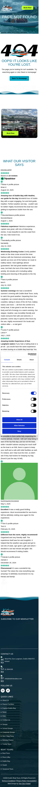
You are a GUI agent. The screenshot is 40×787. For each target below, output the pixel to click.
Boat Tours (6, 753)
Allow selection (19, 425)
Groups (4, 724)
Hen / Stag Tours (8, 736)
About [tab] (32, 359)
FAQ (4, 716)
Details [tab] (19, 359)
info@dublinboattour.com (13, 679)
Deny (19, 431)
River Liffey (6, 757)
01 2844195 (9, 669)
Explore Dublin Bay (9, 708)
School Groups (7, 728)
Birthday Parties (7, 740)
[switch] (33, 399)
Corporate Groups (8, 732)
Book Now (27, 8)
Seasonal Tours (7, 769)
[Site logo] (7, 8)
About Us (5, 700)
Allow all (19, 419)
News (4, 712)
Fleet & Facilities (8, 704)
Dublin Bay (11, 122)
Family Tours (6, 744)
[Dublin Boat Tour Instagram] (3, 690)
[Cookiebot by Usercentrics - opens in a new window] (27, 354)
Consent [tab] (7, 359)
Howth (4, 765)
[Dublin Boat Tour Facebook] (8, 690)
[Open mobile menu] (36, 8)
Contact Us (6, 720)
